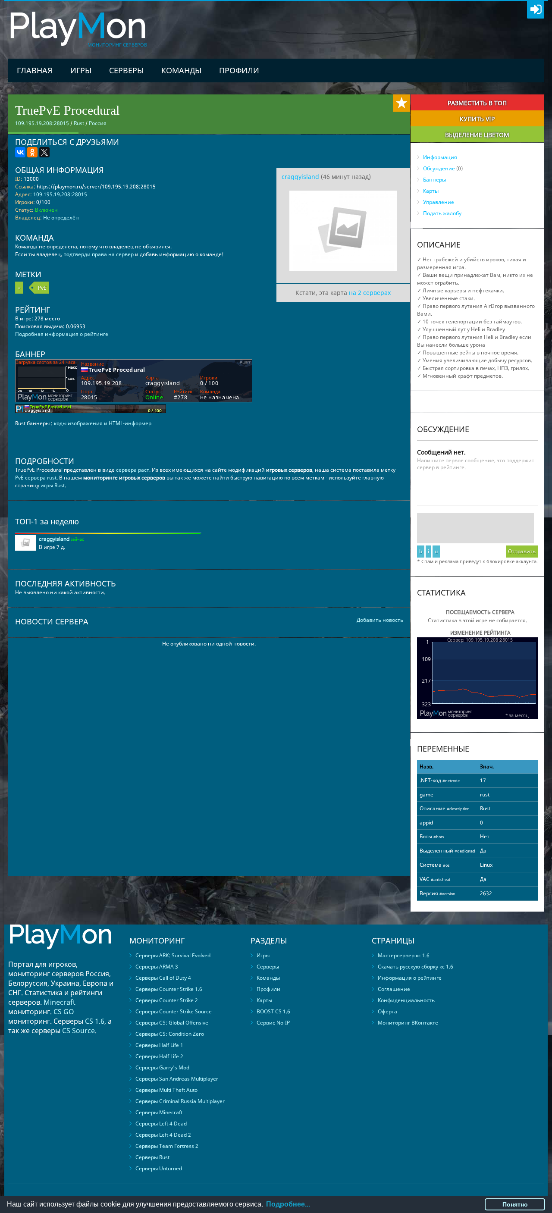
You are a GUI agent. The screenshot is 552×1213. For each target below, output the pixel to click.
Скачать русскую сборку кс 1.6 (415, 966)
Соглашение (394, 989)
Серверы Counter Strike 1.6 (168, 989)
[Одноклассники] (32, 152)
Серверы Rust (152, 1157)
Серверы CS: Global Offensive (171, 1022)
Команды (181, 70)
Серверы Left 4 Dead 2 (163, 1134)
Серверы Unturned (158, 1168)
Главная (35, 70)
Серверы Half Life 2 (159, 1056)
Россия (98, 123)
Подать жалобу (442, 213)
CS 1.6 (94, 1021)
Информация (440, 157)
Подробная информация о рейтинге (61, 334)
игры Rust (53, 485)
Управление (438, 202)
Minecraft (59, 1002)
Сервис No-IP (273, 1022)
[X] (44, 152)
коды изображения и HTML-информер (102, 423)
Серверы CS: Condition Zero (169, 1033)
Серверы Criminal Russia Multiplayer (180, 1101)
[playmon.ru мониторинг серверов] (60, 955)
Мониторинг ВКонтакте (408, 1022)
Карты (431, 190)
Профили (239, 70)
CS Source (78, 1030)
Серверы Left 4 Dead (161, 1123)
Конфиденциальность (406, 1000)
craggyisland (300, 176)
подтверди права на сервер (98, 254)
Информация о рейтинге (410, 977)
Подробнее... (288, 1204)
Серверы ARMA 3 (156, 966)
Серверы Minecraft (158, 1112)
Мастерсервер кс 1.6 (404, 955)
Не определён (61, 217)
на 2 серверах (370, 292)
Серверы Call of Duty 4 (163, 977)
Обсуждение (439, 168)
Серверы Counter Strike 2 (166, 1000)
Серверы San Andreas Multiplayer (176, 1078)
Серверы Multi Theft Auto (166, 1090)
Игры (80, 70)
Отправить (522, 551)
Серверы (126, 70)
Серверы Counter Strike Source (173, 1011)
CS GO (63, 1011)
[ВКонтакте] (20, 152)
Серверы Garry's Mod (162, 1067)
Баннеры (434, 179)
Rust (79, 123)
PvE (42, 287)
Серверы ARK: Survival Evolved (172, 955)
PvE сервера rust (35, 477)
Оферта (387, 1011)
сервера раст (132, 469)
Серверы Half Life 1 (159, 1045)
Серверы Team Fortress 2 (166, 1146)
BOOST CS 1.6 (273, 1011)
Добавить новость (380, 620)
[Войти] (535, 10)
